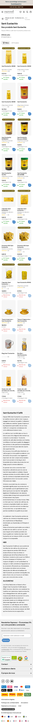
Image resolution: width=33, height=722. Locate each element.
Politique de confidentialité (10, 703)
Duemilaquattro (16, 4)
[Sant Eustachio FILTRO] (9, 162)
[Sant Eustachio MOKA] (24, 272)
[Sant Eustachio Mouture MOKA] (24, 127)
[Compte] (24, 12)
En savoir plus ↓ (6, 37)
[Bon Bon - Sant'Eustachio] (24, 343)
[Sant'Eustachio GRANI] (9, 55)
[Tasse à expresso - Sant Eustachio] (9, 308)
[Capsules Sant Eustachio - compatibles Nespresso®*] (9, 198)
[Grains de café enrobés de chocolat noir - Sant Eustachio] (24, 378)
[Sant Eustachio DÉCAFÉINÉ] (24, 162)
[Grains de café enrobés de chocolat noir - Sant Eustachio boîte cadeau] (9, 378)
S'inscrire (6, 640)
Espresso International (14, 713)
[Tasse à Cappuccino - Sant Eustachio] (24, 308)
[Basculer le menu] (2, 12)
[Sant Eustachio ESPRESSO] (9, 127)
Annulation (24, 703)
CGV (19, 706)
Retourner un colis (8, 709)
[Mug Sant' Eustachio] (9, 343)
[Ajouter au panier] (14, 78)
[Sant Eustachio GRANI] (24, 55)
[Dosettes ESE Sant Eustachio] (9, 235)
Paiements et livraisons (8, 706)
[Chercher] (27, 12)
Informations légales (7, 699)
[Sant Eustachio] (24, 91)
